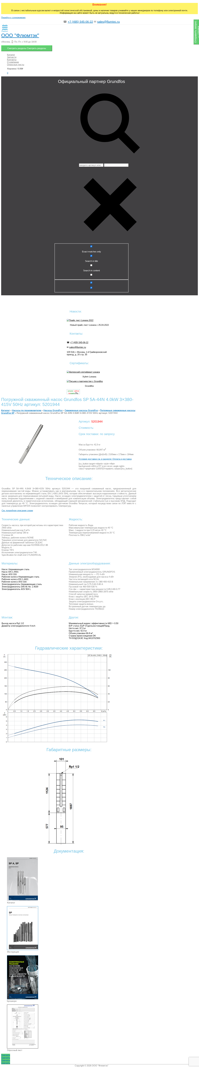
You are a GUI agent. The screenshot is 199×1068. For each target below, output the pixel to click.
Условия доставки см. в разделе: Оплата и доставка (105, 459)
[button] (5, 1055)
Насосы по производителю (26, 410)
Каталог (5, 410)
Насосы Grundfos (52, 410)
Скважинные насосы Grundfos (81, 410)
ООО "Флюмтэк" (20, 35)
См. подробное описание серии (17, 510)
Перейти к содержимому (13, 17)
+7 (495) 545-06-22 (80, 21)
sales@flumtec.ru (108, 21)
